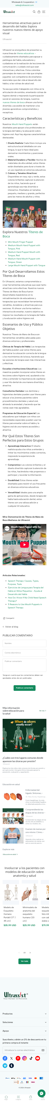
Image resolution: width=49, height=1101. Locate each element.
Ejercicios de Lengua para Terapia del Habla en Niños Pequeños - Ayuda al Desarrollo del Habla (26, 590)
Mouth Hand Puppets (22, 124)
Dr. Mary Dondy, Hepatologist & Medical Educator (36, 797)
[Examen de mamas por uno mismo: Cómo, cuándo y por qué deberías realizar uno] (13, 836)
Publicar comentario (24, 688)
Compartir (10, 618)
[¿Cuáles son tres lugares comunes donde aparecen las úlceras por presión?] (24, 735)
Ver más (42, 711)
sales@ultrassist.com (24, 5)
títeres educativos (25, 53)
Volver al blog (11, 626)
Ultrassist (6, 764)
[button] (34, 11)
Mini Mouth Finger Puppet (20, 242)
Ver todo (24, 961)
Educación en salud (9, 854)
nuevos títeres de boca (14, 102)
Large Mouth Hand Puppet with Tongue (26, 265)
